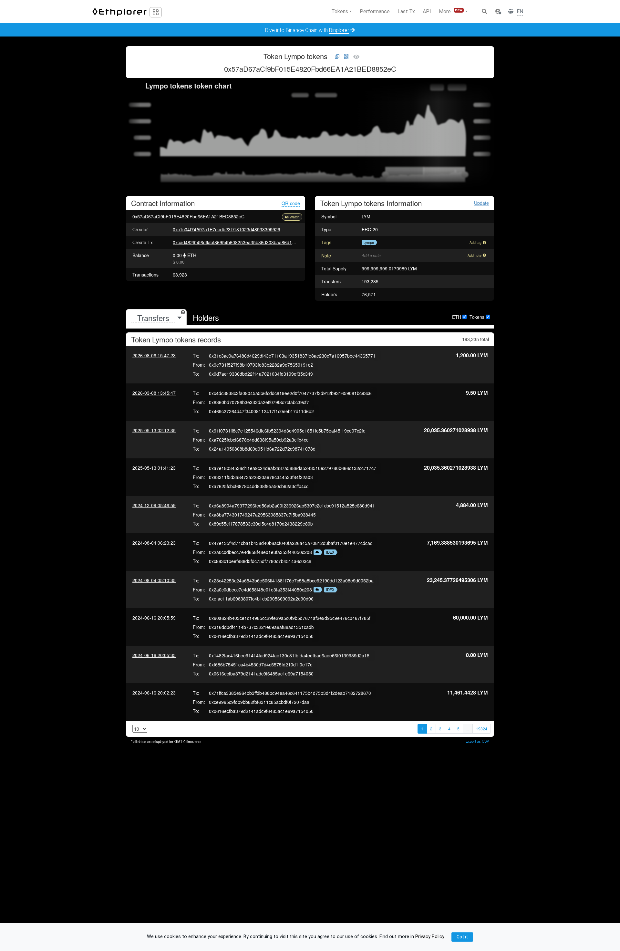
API (427, 11)
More (450, 11)
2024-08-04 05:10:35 (154, 580)
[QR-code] (346, 57)
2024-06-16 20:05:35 (154, 655)
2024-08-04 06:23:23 (154, 542)
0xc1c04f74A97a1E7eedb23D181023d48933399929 (226, 229)
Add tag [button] (475, 242)
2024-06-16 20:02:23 (154, 692)
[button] (498, 11)
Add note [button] (474, 255)
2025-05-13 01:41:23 (154, 468)
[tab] (156, 317)
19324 (481, 728)
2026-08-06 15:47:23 (154, 355)
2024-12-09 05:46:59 (154, 505)
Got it (462, 936)
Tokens (477, 317)
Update (481, 203)
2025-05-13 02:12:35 (154, 430)
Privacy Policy (429, 937)
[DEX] (316, 552)
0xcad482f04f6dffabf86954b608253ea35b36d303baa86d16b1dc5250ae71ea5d (254, 242)
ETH (456, 317)
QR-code (291, 203)
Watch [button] (294, 216)
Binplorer (339, 30)
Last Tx (406, 11)
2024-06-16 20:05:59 (154, 617)
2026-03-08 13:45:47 (154, 393)
